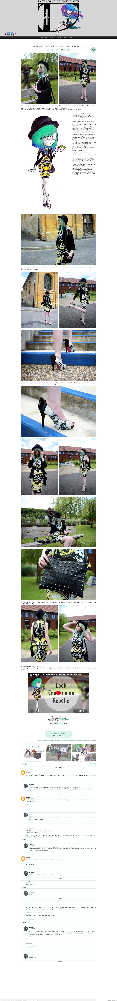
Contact (71, 37)
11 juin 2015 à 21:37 (32, 873)
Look (72, 740)
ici (65, 723)
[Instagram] (108, 1000)
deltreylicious (29, 943)
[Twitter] (109, 1000)
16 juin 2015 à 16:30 (29, 902)
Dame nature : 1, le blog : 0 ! (33, 761)
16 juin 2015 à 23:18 (32, 928)
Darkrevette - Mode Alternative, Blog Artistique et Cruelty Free (23, 1000)
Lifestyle (59, 37)
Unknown (28, 797)
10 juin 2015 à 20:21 (32, 785)
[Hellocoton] (113, 1000)
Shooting (88, 740)
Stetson (92, 740)
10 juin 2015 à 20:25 (32, 845)
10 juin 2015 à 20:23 (32, 814)
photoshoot (80, 740)
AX (42, 740)
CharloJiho (28, 881)
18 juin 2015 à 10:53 (29, 944)
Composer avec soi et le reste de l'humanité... (58, 46)
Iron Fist (58, 723)
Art (65, 37)
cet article (78, 267)
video (95, 740)
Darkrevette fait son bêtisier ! (84, 761)
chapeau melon (49, 740)
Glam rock (60, 740)
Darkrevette (31, 784)
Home (41, 37)
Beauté (52, 37)
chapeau (44, 740)
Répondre (24, 779)
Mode (46, 37)
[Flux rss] (116, 1000)
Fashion (56, 740)
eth (26, 771)
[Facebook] (110, 1000)
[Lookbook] (115, 1000)
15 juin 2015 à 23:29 (32, 893)
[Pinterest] (112, 1000)
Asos (59, 718)
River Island (84, 740)
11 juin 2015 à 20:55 (29, 858)
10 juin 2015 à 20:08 (29, 798)
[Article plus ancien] (95, 764)
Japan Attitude (65, 719)
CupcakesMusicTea (30, 828)
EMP (64, 722)
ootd (77, 740)
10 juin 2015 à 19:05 (29, 772)
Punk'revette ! (58, 761)
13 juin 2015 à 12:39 (29, 882)
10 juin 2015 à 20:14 (29, 829)
